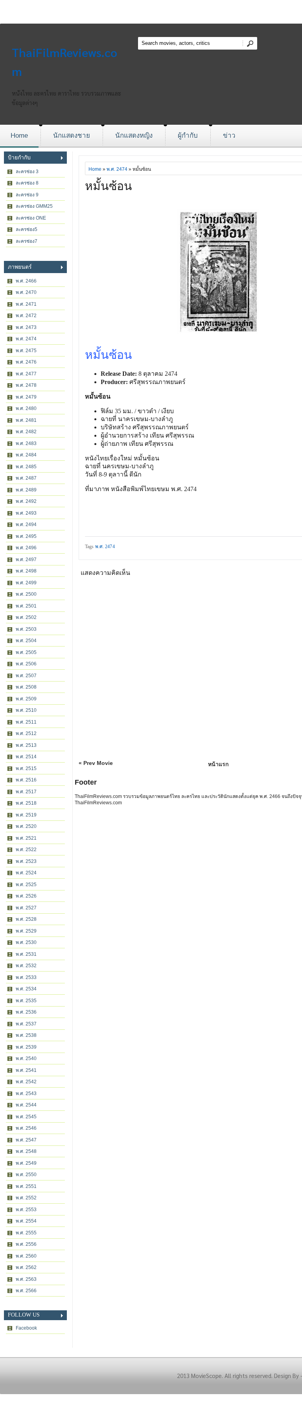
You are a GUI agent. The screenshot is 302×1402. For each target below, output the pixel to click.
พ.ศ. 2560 (26, 1256)
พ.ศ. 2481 (26, 420)
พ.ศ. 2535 (26, 1000)
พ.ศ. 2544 (26, 1105)
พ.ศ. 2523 (26, 861)
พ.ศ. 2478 (26, 385)
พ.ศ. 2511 (26, 722)
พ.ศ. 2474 (26, 339)
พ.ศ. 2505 (26, 652)
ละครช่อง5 (26, 229)
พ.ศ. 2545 (26, 1116)
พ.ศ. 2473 (26, 327)
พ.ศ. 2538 (26, 1035)
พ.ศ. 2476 (26, 362)
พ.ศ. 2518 (26, 803)
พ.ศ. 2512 (26, 733)
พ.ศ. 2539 (26, 1047)
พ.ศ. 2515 (26, 768)
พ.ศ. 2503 (26, 629)
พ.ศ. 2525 (26, 884)
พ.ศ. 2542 (26, 1081)
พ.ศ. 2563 (26, 1279)
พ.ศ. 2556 (26, 1244)
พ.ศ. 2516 (26, 780)
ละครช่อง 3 (27, 171)
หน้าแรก (218, 764)
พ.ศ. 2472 (26, 315)
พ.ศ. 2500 (26, 594)
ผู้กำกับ (188, 135)
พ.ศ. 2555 (26, 1233)
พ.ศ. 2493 (26, 513)
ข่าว (229, 135)
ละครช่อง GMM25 (34, 206)
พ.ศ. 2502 (26, 617)
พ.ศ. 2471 (26, 304)
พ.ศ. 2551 (26, 1186)
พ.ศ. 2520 (26, 826)
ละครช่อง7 (26, 241)
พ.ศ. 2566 (26, 1290)
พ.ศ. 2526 (26, 896)
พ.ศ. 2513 (26, 745)
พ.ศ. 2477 (26, 374)
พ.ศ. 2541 (26, 1070)
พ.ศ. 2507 (26, 675)
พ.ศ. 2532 (26, 965)
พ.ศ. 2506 (26, 664)
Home (19, 135)
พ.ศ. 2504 (26, 640)
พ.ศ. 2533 (26, 977)
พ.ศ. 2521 (26, 838)
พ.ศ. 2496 (26, 547)
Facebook (26, 1328)
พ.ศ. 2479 (26, 397)
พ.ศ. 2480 (26, 408)
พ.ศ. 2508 (26, 687)
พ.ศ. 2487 (26, 478)
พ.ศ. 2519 (26, 815)
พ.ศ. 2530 (26, 942)
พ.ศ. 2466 (26, 281)
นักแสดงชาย (71, 135)
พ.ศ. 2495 (26, 536)
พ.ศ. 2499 (26, 583)
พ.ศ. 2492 (26, 501)
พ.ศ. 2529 (26, 931)
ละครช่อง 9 (27, 195)
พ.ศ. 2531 (26, 954)
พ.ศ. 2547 (26, 1140)
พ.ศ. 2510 (26, 710)
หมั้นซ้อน (108, 185)
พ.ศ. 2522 (26, 849)
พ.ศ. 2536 (26, 1012)
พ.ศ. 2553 (26, 1209)
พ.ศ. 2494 (26, 524)
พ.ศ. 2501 (26, 606)
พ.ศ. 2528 (26, 919)
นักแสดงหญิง (134, 135)
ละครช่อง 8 (27, 183)
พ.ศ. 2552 (26, 1198)
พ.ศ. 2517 (26, 791)
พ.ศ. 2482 (26, 431)
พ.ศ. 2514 (26, 756)
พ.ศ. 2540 (26, 1058)
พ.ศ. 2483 (26, 443)
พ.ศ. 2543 (26, 1093)
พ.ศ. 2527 (26, 908)
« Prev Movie (96, 763)
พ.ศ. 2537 (26, 1024)
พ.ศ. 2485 (26, 466)
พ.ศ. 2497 (26, 559)
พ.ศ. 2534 (26, 989)
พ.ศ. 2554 (26, 1221)
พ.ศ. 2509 (26, 699)
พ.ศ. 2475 (26, 350)
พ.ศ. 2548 (26, 1151)
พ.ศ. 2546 (26, 1128)
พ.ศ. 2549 (26, 1163)
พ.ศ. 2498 (26, 571)
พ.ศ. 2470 (26, 292)
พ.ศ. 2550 (26, 1174)
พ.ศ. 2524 (26, 873)
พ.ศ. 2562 (26, 1267)
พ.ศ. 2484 (26, 455)
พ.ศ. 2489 (26, 490)
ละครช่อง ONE (31, 218)
